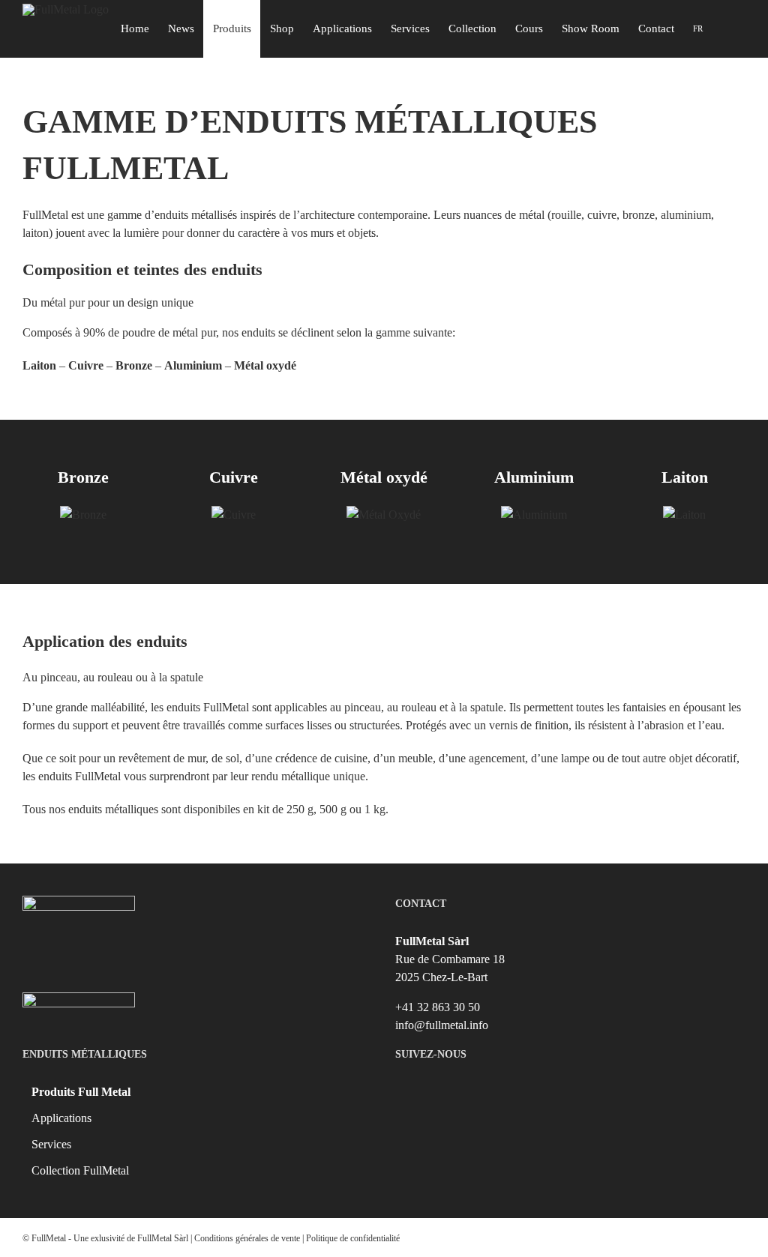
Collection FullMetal (80, 1170)
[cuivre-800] (234, 514)
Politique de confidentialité (353, 1238)
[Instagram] (582, 1091)
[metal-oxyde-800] (383, 514)
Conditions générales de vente (247, 1238)
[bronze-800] (83, 514)
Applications (62, 1118)
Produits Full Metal (81, 1091)
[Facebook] (558, 1091)
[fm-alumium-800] (534, 514)
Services (51, 1144)
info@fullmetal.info (441, 1025)
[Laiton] (684, 514)
